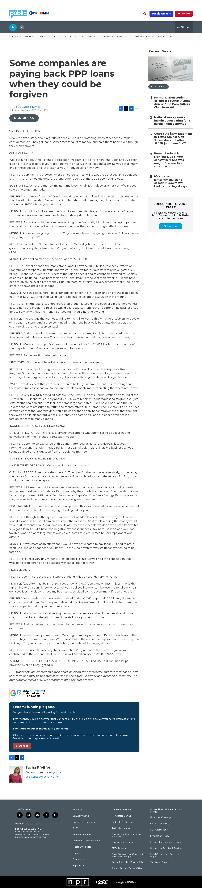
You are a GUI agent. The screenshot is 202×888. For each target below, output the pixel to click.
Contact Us (78, 859)
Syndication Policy (159, 836)
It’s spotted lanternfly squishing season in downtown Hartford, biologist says (170, 181)
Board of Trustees (82, 834)
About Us (77, 810)
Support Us (78, 865)
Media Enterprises (82, 847)
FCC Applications (159, 830)
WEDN (25, 832)
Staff (75, 828)
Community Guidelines (123, 842)
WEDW (33, 832)
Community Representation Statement (126, 835)
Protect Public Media (150, 36)
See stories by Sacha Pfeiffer (42, 776)
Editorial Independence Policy (165, 842)
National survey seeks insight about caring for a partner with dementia (172, 120)
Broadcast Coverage (160, 817)
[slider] (26, 27)
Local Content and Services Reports (164, 855)
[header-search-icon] (145, 13)
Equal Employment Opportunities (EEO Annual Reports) (128, 855)
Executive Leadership (84, 822)
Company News (81, 816)
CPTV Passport (119, 848)
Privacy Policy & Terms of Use (126, 868)
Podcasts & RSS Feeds (123, 822)
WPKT (36, 834)
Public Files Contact (23, 837)
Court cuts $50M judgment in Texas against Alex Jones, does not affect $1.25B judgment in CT (173, 138)
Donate (185, 13)
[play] (13, 27)
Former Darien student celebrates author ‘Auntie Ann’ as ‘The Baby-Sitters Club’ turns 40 (172, 102)
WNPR (29, 834)
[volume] (21, 27)
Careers (76, 853)
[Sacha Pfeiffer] (16, 774)
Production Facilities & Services (166, 848)
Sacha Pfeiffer (31, 106)
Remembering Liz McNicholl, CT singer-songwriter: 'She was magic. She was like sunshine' (169, 160)
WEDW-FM (20, 834)
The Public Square (159, 862)
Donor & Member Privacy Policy (128, 862)
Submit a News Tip (121, 810)
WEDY (40, 832)
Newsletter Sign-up (121, 816)
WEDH (18, 832)
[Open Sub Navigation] (20, 36)
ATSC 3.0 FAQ (39, 837)
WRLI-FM (45, 834)
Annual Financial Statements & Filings (166, 810)
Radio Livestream (120, 828)
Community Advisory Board (87, 841)
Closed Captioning (159, 824)
